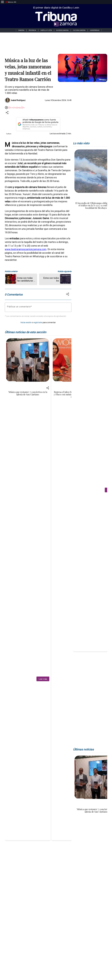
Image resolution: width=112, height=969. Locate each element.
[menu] (2, 2)
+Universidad (94, 30)
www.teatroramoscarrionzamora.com (25, 249)
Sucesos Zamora (62, 30)
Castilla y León (46, 30)
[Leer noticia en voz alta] (6, 108)
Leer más (43, 679)
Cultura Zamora (79, 30)
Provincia (32, 30)
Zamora (21, 30)
